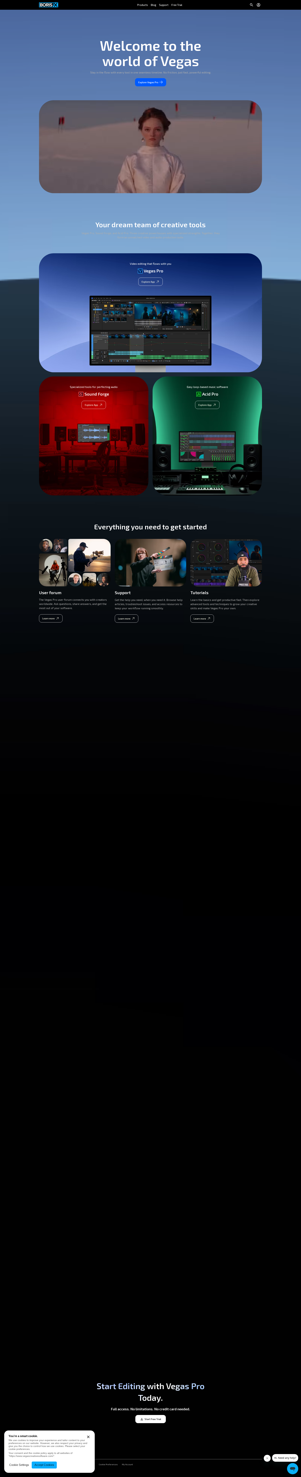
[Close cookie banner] (88, 1437)
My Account (127, 1464)
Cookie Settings (19, 1464)
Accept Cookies (44, 1464)
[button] (142, 5)
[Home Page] (48, 5)
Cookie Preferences (108, 1464)
